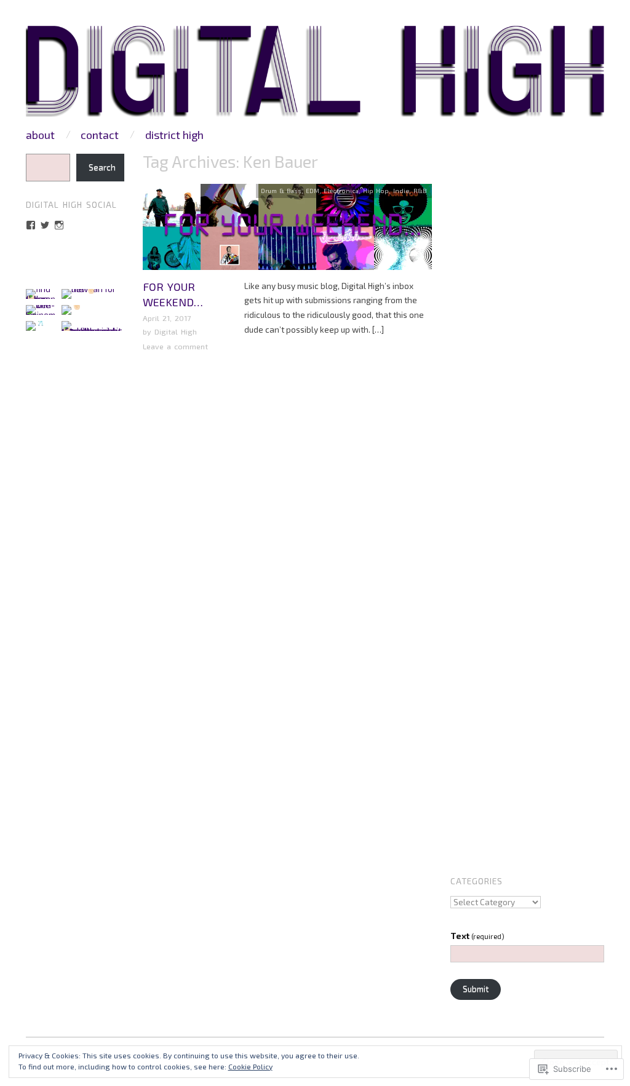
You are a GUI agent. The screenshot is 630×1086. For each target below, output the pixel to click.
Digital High (175, 331)
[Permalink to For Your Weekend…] (287, 231)
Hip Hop (376, 190)
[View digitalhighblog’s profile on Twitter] (45, 225)
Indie (401, 190)
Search (102, 167)
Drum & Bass (281, 190)
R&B (420, 190)
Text (477, 936)
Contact (100, 134)
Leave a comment (175, 346)
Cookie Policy (250, 1066)
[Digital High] (315, 76)
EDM (312, 190)
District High (174, 134)
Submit (475, 989)
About (40, 134)
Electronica (341, 190)
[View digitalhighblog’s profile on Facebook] (31, 225)
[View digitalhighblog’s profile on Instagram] (59, 225)
